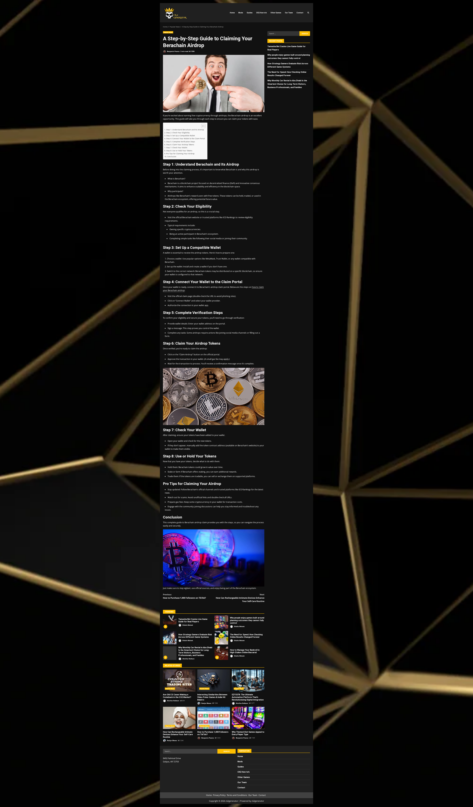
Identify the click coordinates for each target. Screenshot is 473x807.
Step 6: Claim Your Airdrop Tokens (180, 144)
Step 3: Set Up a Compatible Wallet (180, 135)
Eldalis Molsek (187, 625)
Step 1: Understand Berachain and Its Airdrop (185, 129)
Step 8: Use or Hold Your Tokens (179, 150)
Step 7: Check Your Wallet (176, 147)
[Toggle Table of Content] (202, 126)
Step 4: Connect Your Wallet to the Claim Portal (185, 138)
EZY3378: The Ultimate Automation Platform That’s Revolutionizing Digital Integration (248, 680)
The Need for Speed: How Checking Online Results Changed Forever (221, 637)
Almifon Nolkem (188, 659)
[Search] (308, 12)
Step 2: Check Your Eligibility (178, 132)
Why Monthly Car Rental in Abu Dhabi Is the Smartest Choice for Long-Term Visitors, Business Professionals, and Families (170, 653)
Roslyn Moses (206, 703)
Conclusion (171, 156)
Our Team (289, 13)
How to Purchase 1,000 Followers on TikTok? (184, 596)
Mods (240, 13)
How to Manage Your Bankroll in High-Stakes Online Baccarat (221, 653)
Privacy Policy (219, 795)
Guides (250, 13)
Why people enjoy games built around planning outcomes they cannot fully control (221, 622)
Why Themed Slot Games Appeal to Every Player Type (248, 718)
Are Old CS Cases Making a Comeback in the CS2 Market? (179, 680)
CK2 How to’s (261, 13)
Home (232, 13)
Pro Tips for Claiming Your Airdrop (180, 153)
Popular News (168, 32)
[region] (32, 788)
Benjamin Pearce (173, 51)
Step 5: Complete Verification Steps (180, 141)
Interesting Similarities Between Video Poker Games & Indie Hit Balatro (213, 680)
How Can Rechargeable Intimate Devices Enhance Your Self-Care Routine (240, 598)
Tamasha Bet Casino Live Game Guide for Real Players (170, 622)
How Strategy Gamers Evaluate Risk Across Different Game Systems (170, 637)
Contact (299, 13)
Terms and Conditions (237, 795)
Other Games (275, 13)
